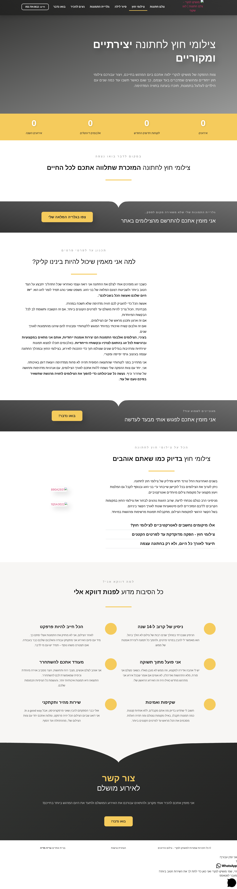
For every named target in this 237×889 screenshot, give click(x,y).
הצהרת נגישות (118, 848)
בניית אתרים (52, 848)
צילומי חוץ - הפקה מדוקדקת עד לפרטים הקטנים (173, 534)
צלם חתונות (157, 6)
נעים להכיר (78, 6)
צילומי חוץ (138, 6)
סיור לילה (120, 6)
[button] (35, 7)
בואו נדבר (59, 6)
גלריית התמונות (99, 6)
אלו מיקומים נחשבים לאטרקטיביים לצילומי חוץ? (172, 525)
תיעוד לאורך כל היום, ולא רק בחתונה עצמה (177, 543)
